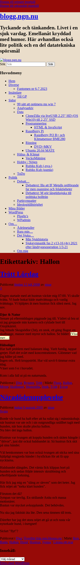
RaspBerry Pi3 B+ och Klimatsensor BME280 (49, 137)
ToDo (21, 173)
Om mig (22, 251)
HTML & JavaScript (48, 127)
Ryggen (29, 383)
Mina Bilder (17, 208)
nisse (48, 284)
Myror (4, 386)
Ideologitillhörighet (30, 204)
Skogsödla (33, 386)
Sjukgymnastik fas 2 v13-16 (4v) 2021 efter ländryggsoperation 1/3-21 (51, 245)
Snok (45, 386)
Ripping (31, 143)
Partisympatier (26, 200)
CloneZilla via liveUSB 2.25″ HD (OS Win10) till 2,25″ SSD (52, 117)
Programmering (36, 123)
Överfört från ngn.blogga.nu (43, 538)
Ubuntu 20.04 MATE (40, 150)
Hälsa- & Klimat (28, 154)
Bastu (4, 542)
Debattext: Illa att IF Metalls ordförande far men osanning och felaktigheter (52, 187)
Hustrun (35, 542)
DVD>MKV (43, 146)
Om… (13, 224)
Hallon (67, 383)
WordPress (16, 212)
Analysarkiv (25, 108)
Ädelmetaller (25, 228)
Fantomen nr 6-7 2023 (32, 89)
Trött (39, 383)
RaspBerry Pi (35, 131)
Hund (24, 542)
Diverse (14, 85)
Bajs (76, 538)
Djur (19, 383)
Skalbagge (17, 386)
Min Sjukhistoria (37, 239)
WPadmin (24, 220)
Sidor (12, 100)
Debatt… (23, 181)
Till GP (22, 96)
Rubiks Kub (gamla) (39, 170)
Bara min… (25, 231)
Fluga (57, 383)
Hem (12, 81)
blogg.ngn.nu (19, 16)
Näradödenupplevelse (31, 397)
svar (64, 386)
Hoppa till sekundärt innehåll (19, 6)
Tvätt (53, 386)
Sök (2, 64)
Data (20, 112)
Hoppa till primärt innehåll (17, 2)
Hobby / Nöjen (27, 162)
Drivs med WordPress (14, 563)
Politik (13, 177)
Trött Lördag (19, 274)
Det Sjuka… (25, 235)
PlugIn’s (22, 216)
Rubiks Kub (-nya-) (39, 166)
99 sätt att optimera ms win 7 (36, 104)
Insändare (15, 92)
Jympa (46, 542)
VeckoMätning (35, 158)
